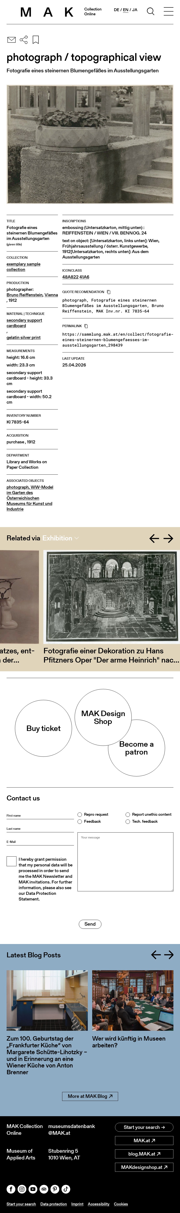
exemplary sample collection (23, 266)
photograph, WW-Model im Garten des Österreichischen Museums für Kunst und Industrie (30, 498)
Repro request (96, 814)
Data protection (53, 1204)
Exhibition (57, 538)
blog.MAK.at (141, 1154)
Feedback (92, 821)
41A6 (84, 277)
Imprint (77, 1204)
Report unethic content (151, 814)
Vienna (51, 295)
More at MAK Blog (87, 1096)
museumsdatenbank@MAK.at (69, 1129)
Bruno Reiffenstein (25, 295)
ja (134, 9)
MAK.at (142, 1140)
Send (90, 924)
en (125, 9)
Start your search (142, 1127)
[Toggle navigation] (168, 12)
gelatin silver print (24, 337)
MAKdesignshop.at (141, 1167)
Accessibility (99, 1204)
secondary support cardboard (24, 323)
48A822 (70, 277)
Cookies (121, 1204)
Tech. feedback (145, 821)
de (116, 9)
